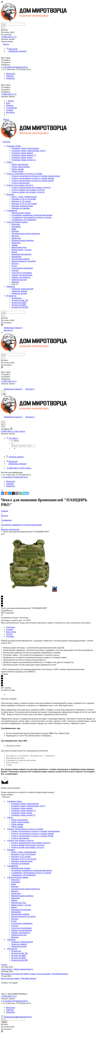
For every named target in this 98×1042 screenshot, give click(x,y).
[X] (13, 493)
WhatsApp (10, 78)
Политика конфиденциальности (18, 1017)
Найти (4, 1022)
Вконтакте (10, 74)
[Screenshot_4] (29, 592)
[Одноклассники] (6, 493)
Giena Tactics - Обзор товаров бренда (17, 969)
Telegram (10, 76)
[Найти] (3, 27)
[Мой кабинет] (2, 386)
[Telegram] (27, 493)
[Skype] (24, 493)
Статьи (4, 964)
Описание (10, 627)
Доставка (10, 636)
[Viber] (16, 493)
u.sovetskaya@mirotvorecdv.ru (15, 67)
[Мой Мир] (9, 493)
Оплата (9, 634)
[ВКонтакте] (2, 493)
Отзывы (9, 629)
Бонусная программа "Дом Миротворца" (19, 978)
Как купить (11, 632)
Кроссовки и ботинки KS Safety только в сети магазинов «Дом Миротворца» (34, 974)
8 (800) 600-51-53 (9, 37)
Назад (16, 440)
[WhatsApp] (20, 493)
